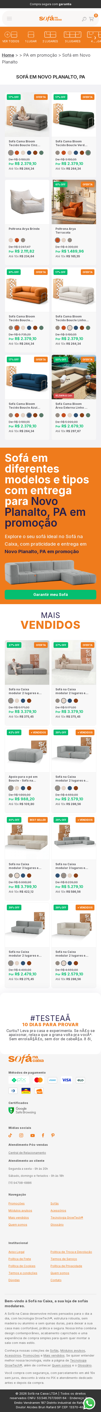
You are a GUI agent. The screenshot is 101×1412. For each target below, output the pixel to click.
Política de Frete (19, 1259)
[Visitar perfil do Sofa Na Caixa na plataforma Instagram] (21, 1136)
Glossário (57, 1224)
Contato (56, 1280)
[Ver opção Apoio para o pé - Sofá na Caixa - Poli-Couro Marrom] (29, 788)
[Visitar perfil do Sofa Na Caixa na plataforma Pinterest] (52, 1136)
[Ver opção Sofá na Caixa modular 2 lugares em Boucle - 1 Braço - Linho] (64, 788)
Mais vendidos (18, 1217)
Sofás (54, 1203)
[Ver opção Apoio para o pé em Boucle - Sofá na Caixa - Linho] (17, 788)
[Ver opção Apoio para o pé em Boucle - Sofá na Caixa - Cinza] (11, 788)
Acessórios (58, 1210)
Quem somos (17, 1224)
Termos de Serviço (63, 1259)
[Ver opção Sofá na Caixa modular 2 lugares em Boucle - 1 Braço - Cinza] (57, 788)
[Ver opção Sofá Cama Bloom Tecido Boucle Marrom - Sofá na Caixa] (35, 153)
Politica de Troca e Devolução (71, 1252)
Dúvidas (14, 1280)
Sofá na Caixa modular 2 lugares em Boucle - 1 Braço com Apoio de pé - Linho (71, 691)
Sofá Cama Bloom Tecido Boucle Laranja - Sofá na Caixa (22, 318)
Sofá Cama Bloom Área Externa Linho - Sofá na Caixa (70, 406)
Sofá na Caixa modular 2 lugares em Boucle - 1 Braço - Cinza (71, 778)
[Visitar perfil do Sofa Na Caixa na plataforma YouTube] (32, 1136)
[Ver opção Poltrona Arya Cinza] (23, 240)
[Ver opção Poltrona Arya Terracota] (17, 240)
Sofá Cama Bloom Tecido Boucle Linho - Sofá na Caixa (71, 318)
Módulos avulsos (20, 1210)
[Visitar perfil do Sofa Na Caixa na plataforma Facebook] (43, 1136)
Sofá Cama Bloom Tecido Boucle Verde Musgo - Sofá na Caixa (70, 143)
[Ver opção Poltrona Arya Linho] (11, 240)
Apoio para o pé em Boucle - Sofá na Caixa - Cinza (23, 778)
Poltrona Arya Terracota (65, 230)
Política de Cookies (21, 1266)
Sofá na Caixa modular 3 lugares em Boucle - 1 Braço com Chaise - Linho (25, 866)
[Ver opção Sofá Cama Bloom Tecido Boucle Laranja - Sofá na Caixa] (17, 153)
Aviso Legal (16, 1252)
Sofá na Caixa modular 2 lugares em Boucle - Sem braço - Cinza (25, 954)
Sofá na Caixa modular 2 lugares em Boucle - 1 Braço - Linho (71, 954)
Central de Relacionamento (27, 1152)
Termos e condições (22, 1273)
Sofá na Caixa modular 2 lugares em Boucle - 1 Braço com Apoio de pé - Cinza (25, 691)
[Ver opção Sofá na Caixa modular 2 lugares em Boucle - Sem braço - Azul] (23, 963)
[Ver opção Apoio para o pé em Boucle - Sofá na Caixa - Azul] (23, 788)
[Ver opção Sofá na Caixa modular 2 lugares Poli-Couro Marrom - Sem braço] (29, 963)
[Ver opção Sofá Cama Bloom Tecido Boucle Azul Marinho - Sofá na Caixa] (29, 153)
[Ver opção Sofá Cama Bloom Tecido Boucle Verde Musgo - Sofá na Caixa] (41, 153)
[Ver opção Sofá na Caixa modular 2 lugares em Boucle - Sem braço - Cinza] (11, 963)
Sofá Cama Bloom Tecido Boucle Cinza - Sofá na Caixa (25, 143)
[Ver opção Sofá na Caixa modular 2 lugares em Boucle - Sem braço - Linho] (17, 963)
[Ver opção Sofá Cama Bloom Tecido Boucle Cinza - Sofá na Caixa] (11, 153)
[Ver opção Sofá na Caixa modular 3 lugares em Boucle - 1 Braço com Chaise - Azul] (23, 875)
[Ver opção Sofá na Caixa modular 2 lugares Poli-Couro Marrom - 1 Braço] (76, 788)
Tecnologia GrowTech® (66, 1217)
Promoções (16, 1203)
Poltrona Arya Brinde (24, 229)
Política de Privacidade (66, 1266)
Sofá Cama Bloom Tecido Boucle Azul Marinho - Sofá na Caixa (23, 406)
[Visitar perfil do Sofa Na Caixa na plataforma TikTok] (10, 1136)
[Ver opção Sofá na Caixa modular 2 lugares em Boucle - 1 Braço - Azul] (70, 788)
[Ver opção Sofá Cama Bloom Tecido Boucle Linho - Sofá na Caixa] (23, 153)
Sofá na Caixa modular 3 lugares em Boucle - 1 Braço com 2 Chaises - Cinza (71, 866)
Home (8, 55)
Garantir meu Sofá (50, 594)
